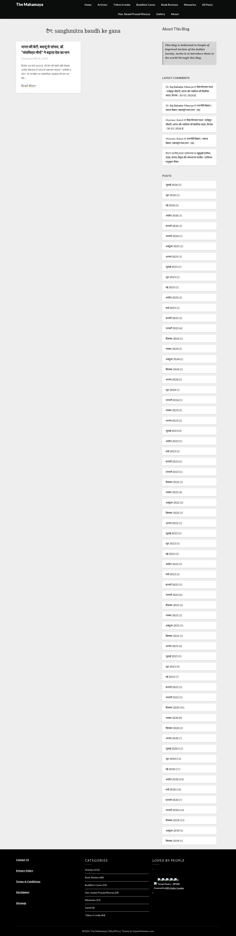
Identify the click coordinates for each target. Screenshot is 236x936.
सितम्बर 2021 (172, 635)
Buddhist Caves (145, 4)
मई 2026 (170, 205)
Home (88, 4)
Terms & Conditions (28, 881)
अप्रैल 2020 (172, 779)
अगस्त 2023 (172, 420)
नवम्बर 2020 (172, 717)
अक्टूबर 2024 (173, 359)
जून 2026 (171, 195)
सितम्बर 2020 (172, 728)
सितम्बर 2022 (172, 512)
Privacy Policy (24, 870)
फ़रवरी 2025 (172, 318)
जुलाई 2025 (172, 266)
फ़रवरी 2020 (172, 799)
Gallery (160, 14)
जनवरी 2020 (172, 810)
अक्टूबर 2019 (173, 830)
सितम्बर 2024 (172, 369)
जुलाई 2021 (172, 656)
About (175, 14)
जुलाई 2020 (172, 748)
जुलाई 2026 (172, 184)
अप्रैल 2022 (172, 564)
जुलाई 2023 (172, 430)
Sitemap (21, 903)
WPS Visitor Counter (174, 888)
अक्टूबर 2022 (173, 502)
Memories (190, 4)
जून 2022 (171, 543)
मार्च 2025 (171, 307)
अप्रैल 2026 (172, 215)
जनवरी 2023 (172, 471)
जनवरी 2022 (172, 594)
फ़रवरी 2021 (172, 687)
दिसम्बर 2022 (172, 482)
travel (88, 907)
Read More (28, 86)
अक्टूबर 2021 (173, 625)
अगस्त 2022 (172, 523)
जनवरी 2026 (172, 236)
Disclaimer (22, 892)
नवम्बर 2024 (172, 348)
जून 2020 (171, 758)
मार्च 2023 (171, 451)
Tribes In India (121, 4)
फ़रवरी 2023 (172, 461)
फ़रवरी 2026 (172, 225)
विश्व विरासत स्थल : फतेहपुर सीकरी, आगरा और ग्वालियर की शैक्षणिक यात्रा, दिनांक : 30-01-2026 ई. (189, 91)
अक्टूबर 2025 (173, 246)
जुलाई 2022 (172, 533)
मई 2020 (170, 769)
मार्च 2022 (171, 574)
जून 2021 (171, 666)
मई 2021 (170, 676)
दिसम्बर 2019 (172, 820)
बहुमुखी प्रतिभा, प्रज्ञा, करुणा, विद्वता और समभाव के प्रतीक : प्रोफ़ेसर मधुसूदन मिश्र (189, 157)
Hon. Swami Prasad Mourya (134, 14)
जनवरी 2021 (172, 697)
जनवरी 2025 (172, 328)
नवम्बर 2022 (172, 492)
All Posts (207, 4)
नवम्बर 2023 (172, 410)
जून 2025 (171, 277)
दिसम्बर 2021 (172, 605)
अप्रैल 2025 (172, 297)
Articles (102, 4)
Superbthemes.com (143, 931)
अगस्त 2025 (172, 256)
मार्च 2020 (171, 789)
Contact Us (22, 859)
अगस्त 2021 (172, 646)
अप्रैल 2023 (172, 441)
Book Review (92, 877)
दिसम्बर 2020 (172, 707)
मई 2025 (170, 287)
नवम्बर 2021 (172, 615)
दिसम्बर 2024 (172, 338)
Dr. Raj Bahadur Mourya (179, 86)
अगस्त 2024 (172, 379)
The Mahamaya (29, 4)
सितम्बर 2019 (172, 840)
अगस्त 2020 (172, 738)
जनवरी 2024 (172, 400)
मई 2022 (170, 553)
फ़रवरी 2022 (172, 584)
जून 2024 (171, 389)
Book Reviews (169, 4)
